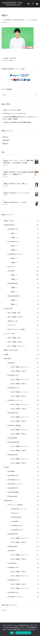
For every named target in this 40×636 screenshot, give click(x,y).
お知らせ (5, 137)
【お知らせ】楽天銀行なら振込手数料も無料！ (17, 122)
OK (12, 633)
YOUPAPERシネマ (13, 229)
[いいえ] (37, 629)
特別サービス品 (9, 221)
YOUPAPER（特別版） (14, 425)
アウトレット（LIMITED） (16, 505)
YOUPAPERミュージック (15, 254)
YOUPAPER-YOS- (12, 3)
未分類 (6, 354)
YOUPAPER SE (12, 563)
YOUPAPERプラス (13, 413)
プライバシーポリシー (23, 633)
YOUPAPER (11, 271)
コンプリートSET (9, 333)
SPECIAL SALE (8, 308)
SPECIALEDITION (13, 283)
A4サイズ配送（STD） (14, 313)
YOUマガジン (12, 267)
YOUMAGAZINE (12, 438)
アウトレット (12, 325)
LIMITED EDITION (9, 225)
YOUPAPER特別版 (13, 492)
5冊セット (14, 233)
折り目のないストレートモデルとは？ (15, 113)
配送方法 (5, 144)
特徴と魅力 (6, 140)
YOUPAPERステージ (14, 242)
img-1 (5, 15)
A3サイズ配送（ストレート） (17, 346)
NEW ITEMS (7, 359)
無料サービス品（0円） (11, 350)
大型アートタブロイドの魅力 (12, 110)
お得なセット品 (12, 321)
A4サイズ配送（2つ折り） (16, 317)
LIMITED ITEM (8, 501)
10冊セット (14, 237)
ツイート (4, 610)
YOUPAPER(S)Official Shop (12, 5)
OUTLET (6, 467)
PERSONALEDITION (14, 296)
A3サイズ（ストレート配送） (17, 329)
